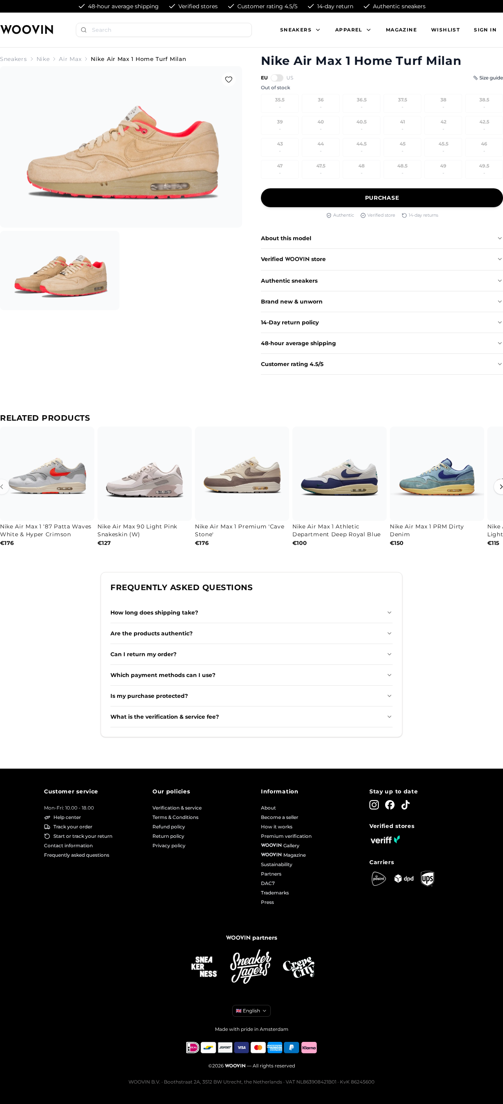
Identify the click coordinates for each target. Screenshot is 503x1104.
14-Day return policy (290, 322)
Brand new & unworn (292, 301)
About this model (286, 238)
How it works (276, 827)
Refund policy (168, 827)
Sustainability (276, 864)
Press (267, 902)
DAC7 (268, 883)
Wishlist (445, 30)
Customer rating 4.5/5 (292, 364)
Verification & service (177, 808)
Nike (43, 59)
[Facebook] (390, 805)
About (268, 808)
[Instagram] (374, 805)
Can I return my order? (143, 654)
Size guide (491, 78)
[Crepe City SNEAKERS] (298, 967)
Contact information (68, 845)
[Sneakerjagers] (251, 967)
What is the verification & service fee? (164, 716)
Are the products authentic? (151, 633)
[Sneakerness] (204, 967)
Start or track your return (82, 836)
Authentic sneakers (289, 280)
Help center (67, 817)
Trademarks (275, 893)
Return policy (168, 836)
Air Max (70, 59)
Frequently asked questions (76, 855)
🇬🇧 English (248, 1011)
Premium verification (286, 836)
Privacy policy (168, 845)
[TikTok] (405, 805)
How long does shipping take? (154, 612)
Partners (271, 874)
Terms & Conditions (175, 817)
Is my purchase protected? (149, 695)
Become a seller (279, 817)
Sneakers (13, 59)
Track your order (72, 827)
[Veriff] (385, 839)
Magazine (401, 30)
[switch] (277, 77)
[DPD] (404, 878)
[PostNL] (378, 879)
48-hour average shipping (298, 343)
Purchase (382, 197)
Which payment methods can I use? (162, 675)
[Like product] (229, 79)
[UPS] (427, 879)
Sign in (485, 30)
